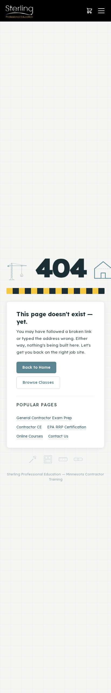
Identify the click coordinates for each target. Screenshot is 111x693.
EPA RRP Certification (66, 427)
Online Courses (29, 436)
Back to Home (36, 367)
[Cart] (89, 10)
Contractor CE (29, 427)
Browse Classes (38, 382)
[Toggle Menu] (101, 10)
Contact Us (58, 436)
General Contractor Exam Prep (44, 417)
